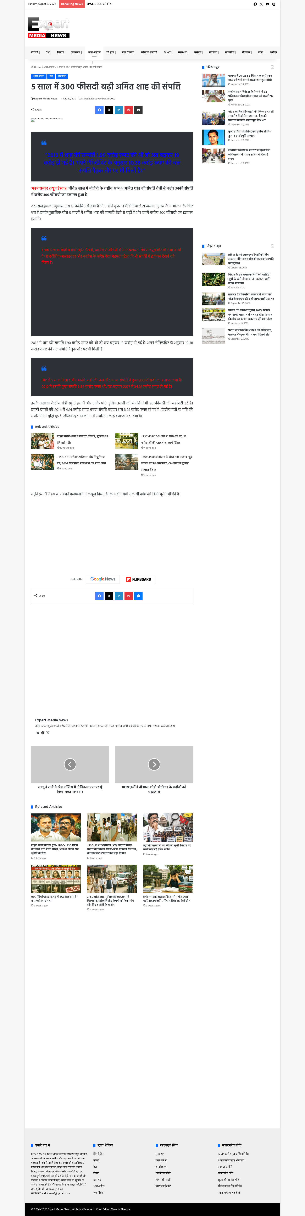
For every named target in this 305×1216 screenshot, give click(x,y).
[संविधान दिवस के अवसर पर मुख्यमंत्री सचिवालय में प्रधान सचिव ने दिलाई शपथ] (213, 155)
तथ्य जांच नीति (225, 1167)
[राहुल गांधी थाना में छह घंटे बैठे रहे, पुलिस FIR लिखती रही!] (42, 441)
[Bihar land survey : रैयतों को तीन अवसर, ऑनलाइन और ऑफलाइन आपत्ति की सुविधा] (213, 259)
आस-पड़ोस (94, 52)
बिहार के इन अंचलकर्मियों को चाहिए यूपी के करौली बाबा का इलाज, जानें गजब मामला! (249, 279)
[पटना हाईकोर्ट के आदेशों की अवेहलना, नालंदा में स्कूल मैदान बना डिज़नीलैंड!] (213, 336)
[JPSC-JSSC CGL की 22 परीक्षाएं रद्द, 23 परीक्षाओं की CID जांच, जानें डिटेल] (126, 441)
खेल (260, 52)
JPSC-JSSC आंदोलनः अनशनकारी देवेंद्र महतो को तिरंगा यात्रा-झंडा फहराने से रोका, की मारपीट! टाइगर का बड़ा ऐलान (112, 849)
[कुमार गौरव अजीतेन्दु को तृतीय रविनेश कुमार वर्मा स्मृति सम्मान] (213, 137)
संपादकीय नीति (225, 1173)
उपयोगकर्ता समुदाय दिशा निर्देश (233, 1154)
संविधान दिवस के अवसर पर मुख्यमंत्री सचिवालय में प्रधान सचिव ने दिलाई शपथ (249, 155)
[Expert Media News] (49, 27)
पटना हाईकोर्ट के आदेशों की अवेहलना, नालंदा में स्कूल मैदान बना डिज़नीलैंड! (250, 332)
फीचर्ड (34, 52)
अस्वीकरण (161, 1167)
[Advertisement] (195, 22)
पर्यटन (197, 52)
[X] (47, 732)
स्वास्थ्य (182, 52)
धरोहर (273, 52)
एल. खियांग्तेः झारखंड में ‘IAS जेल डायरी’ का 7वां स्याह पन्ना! (54, 899)
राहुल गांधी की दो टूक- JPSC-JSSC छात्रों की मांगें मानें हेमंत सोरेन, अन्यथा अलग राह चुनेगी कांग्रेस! (55, 849)
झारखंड (75, 52)
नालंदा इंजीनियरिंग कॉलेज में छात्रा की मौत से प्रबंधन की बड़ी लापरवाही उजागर (251, 296)
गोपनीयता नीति (163, 1173)
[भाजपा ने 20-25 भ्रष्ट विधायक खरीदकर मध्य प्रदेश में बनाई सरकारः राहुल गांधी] (213, 80)
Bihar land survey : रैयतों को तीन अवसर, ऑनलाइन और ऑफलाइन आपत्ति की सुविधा (251, 259)
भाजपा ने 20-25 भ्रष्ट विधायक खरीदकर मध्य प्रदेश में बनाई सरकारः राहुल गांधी (250, 78)
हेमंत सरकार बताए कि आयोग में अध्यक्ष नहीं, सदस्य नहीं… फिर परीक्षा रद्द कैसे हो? (166, 899)
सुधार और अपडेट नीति (228, 1180)
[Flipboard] (138, 579)
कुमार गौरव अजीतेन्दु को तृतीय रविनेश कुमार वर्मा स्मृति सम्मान (249, 133)
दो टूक (110, 52)
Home (37, 67)
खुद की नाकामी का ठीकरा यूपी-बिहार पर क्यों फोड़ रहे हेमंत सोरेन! (167, 847)
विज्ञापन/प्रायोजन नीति (229, 1193)
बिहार (60, 52)
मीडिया (213, 52)
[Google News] (103, 579)
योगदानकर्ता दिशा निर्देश (230, 1186)
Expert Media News (45, 99)
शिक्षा (167, 52)
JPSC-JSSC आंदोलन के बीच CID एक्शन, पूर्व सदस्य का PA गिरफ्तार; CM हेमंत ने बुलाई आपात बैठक (152, 4)
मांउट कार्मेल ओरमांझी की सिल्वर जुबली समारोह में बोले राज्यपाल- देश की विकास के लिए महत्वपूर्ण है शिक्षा (251, 116)
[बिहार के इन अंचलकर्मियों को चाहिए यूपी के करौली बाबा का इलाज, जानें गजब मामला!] (213, 279)
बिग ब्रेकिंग (98, 1154)
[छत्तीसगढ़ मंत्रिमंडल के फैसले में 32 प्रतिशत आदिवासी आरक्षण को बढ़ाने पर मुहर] (213, 96)
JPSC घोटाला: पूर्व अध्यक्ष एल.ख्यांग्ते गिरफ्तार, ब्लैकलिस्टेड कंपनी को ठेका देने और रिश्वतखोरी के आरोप (110, 901)
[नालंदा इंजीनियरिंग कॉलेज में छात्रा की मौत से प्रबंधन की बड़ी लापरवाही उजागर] (213, 299)
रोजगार (246, 52)
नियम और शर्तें (163, 1180)
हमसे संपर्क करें (163, 1186)
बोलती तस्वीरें (149, 52)
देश (48, 52)
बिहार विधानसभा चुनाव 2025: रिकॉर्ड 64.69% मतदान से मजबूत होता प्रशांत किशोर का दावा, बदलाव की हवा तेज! (250, 315)
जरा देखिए (128, 52)
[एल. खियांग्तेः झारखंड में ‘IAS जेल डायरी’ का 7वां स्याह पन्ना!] (56, 879)
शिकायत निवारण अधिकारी (231, 1160)
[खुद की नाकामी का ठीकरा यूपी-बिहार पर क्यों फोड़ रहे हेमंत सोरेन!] (168, 827)
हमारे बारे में (161, 1160)
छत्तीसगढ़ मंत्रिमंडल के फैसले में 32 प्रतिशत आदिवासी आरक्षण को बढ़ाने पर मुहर (250, 96)
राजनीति (229, 52)
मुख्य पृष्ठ (160, 1154)
